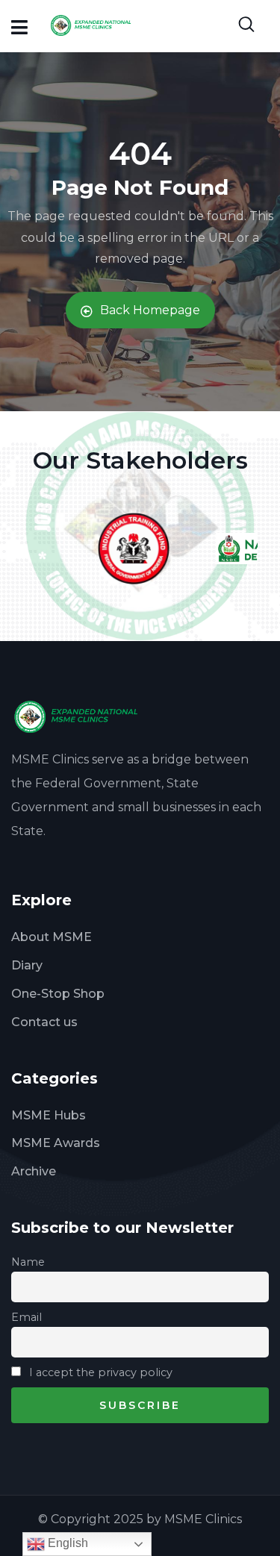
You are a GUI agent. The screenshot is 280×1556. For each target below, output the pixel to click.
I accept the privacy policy (99, 1372)
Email (26, 1317)
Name (28, 1262)
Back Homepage (150, 310)
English (66, 1543)
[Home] (81, 717)
